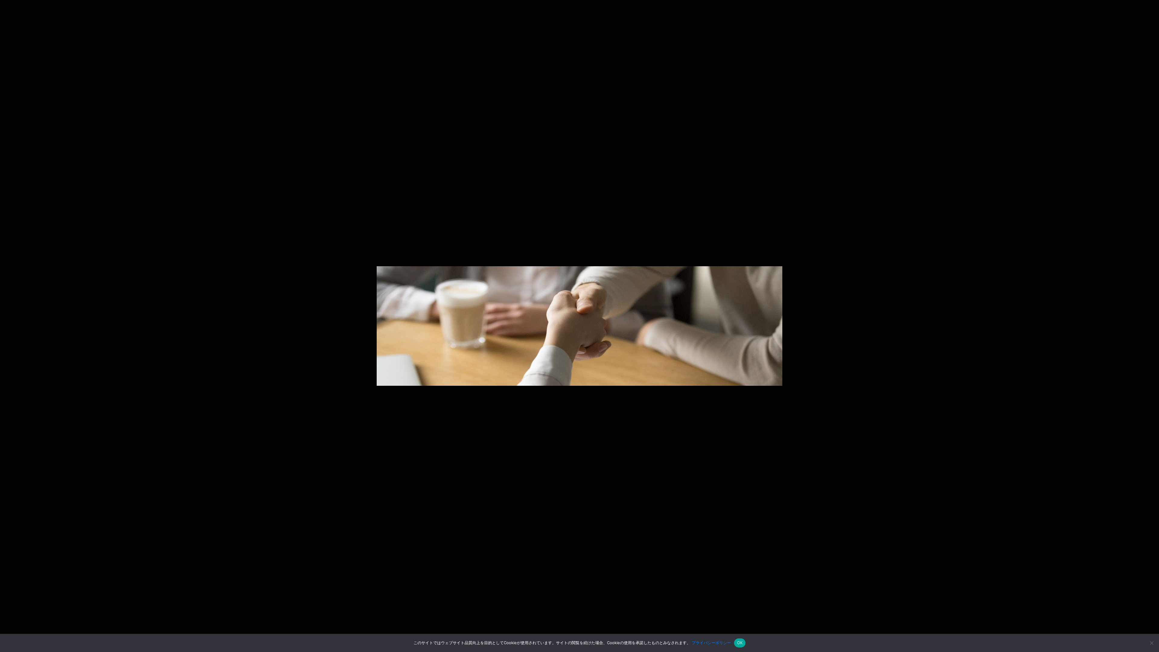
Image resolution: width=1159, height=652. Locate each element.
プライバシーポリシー (711, 642)
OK (740, 642)
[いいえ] (1151, 643)
